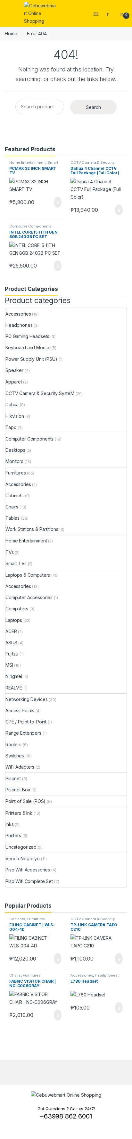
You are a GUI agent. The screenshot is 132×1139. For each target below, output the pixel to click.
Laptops (13, 620)
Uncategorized (21, 847)
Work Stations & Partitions (31, 529)
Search (96, 13)
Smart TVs (16, 563)
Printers (13, 835)
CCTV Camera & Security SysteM (39, 393)
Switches (14, 755)
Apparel (13, 381)
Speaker (14, 370)
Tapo (10, 427)
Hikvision (14, 416)
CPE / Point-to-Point (25, 721)
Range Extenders (23, 733)
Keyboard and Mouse (27, 347)
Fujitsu (11, 653)
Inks (9, 824)
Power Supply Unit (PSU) (31, 359)
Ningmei (13, 676)
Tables (12, 518)
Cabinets (14, 495)
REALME (13, 687)
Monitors (14, 461)
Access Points (19, 710)
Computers (16, 608)
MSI (9, 665)
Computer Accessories (29, 597)
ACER (11, 631)
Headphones (19, 325)
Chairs (11, 506)
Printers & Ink (18, 813)
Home (11, 33)
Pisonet (13, 778)
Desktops (15, 450)
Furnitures (15, 472)
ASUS (11, 642)
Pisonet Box (17, 789)
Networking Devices (26, 699)
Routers (13, 744)
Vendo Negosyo (22, 858)
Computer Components (30, 226)
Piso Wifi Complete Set (29, 881)
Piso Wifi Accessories (27, 869)
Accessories (18, 314)
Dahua (12, 404)
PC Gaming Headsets (27, 336)
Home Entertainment (27, 162)
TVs (9, 552)
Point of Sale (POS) (25, 801)
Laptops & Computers (27, 575)
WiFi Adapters (19, 767)
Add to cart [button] (57, 202)
